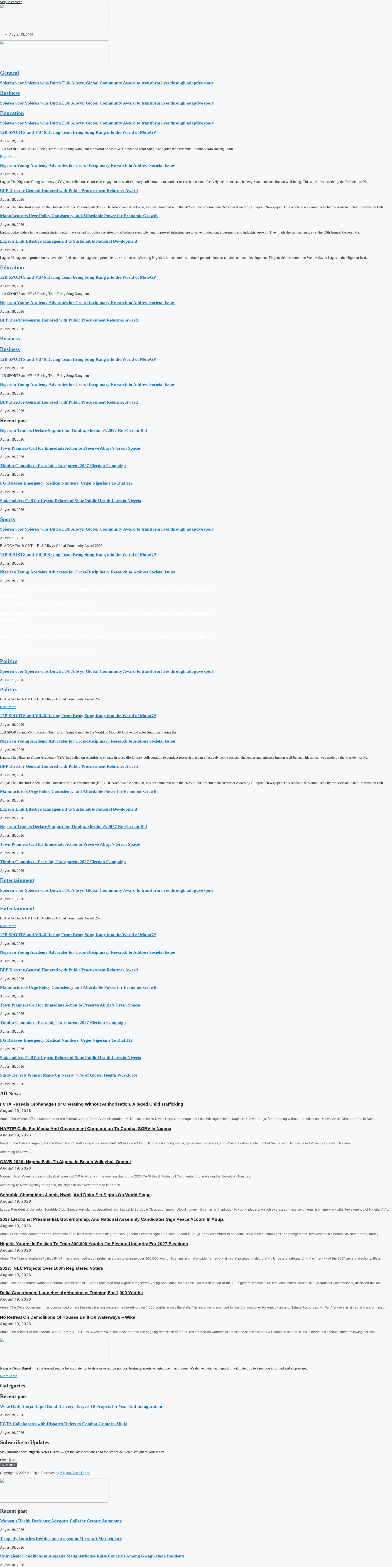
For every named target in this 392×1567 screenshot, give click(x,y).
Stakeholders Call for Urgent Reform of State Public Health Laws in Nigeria (70, 500)
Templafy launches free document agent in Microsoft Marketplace (61, 1538)
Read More (8, 156)
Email (4, 1460)
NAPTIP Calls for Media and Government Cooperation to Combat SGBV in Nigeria (85, 1128)
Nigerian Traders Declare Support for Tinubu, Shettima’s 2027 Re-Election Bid (73, 430)
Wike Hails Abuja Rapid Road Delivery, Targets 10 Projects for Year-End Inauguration (81, 1406)
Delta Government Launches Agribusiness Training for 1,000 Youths (71, 1292)
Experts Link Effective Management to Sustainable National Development (68, 241)
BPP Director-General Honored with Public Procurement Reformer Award (69, 190)
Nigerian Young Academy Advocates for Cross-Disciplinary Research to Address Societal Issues (87, 165)
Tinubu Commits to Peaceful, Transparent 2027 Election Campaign (63, 465)
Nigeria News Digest (75, 1473)
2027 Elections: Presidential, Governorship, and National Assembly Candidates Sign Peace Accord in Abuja (112, 1219)
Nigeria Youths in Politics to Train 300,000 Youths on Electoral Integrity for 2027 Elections (94, 1243)
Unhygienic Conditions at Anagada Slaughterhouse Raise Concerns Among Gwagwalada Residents (92, 1556)
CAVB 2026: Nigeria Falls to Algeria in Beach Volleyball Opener (65, 1161)
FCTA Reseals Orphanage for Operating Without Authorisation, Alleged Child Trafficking (91, 1104)
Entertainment (17, 880)
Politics (8, 661)
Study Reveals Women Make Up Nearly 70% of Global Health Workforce (68, 1075)
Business (10, 93)
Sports (7, 519)
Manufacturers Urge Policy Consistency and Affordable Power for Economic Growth (79, 215)
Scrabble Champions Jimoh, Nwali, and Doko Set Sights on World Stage (75, 1194)
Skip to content (11, 2)
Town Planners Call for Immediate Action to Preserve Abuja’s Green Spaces (70, 448)
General (9, 73)
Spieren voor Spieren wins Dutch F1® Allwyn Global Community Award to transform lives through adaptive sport (106, 82)
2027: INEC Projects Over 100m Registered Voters (51, 1268)
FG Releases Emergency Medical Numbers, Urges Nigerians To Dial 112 (66, 483)
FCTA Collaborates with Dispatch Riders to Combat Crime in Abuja (63, 1423)
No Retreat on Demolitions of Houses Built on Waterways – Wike (67, 1317)
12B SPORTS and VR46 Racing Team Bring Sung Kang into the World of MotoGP (78, 132)
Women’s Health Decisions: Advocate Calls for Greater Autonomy (61, 1520)
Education (12, 113)
